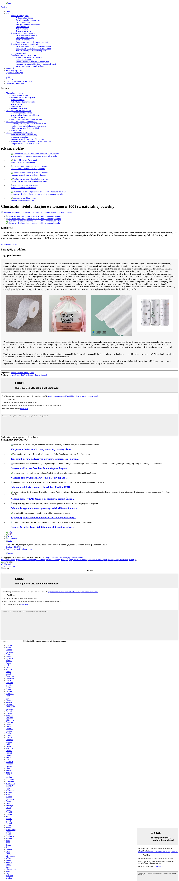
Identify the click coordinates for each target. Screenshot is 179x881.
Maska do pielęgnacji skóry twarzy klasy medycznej (36, 64)
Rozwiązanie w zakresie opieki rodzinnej (26, 44)
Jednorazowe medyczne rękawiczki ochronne (28, 175)
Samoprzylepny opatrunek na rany (74, 560)
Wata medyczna (22, 29)
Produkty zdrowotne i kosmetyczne (24, 55)
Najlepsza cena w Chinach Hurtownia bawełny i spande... (39, 477)
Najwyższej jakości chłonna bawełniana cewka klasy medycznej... (43, 517)
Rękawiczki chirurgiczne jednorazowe (30, 560)
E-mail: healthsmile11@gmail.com (19, 549)
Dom (8, 11)
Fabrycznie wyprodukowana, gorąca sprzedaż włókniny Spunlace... (44, 508)
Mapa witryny (64, 557)
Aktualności (10, 68)
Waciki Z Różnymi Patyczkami (23, 162)
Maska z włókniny (53, 560)
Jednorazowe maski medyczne (22, 200)
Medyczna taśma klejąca (25, 38)
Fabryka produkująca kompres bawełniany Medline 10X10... (41, 487)
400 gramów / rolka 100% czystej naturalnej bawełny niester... (42, 449)
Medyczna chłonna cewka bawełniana (30, 66)
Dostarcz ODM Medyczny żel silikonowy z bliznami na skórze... (42, 527)
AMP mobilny (77, 557)
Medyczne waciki (8, 560)
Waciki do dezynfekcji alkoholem (23, 188)
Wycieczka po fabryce (14, 73)
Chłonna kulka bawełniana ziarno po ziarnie (28, 169)
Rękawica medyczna (24, 31)
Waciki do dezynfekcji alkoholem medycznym (33, 49)
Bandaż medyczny (23, 40)
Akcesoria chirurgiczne (19, 16)
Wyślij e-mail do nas (9, 244)
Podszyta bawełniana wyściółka (28, 24)
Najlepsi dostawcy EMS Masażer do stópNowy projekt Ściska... (42, 499)
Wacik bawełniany (23, 22)
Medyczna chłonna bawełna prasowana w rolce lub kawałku (34, 156)
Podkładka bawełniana (24, 18)
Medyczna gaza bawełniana (26, 35)
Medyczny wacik (22, 27)
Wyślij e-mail (6, 564)
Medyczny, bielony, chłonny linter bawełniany (33, 46)
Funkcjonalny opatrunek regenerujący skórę (32, 42)
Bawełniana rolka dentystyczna (28, 20)
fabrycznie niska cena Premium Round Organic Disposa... (40, 468)
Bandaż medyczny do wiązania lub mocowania (29, 181)
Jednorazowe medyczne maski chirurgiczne (32, 62)
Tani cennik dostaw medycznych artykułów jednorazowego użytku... (45, 459)
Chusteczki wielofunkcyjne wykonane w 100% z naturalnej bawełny (37, 194)
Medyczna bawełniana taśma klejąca (25, 115)
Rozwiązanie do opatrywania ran (23, 33)
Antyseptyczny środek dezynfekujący (122, 560)
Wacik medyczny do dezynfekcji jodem (31, 51)
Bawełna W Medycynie (97, 560)
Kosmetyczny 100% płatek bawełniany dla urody (29, 375)
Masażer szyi (21, 53)
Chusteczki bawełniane (24, 60)
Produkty (9, 13)
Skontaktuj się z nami (14, 70)
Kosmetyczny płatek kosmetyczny (29, 57)
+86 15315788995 (11, 566)
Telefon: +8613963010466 (16, 547)
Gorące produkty (51, 557)
